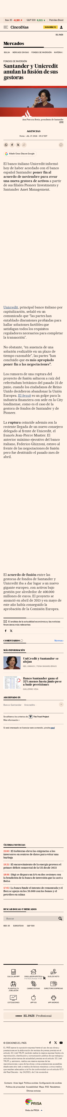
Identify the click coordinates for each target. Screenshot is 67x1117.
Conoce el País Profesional (33, 1015)
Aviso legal (18, 1083)
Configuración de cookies (50, 1083)
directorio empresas (53, 988)
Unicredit (10, 307)
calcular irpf (13, 976)
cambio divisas (33, 988)
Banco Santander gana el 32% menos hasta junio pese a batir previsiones (42, 681)
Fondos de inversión (41, 52)
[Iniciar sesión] (61, 27)
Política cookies (31, 1083)
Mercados (13, 43)
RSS (47, 1087)
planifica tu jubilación (13, 989)
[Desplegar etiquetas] (61, 704)
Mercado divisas (21, 52)
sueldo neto (53, 976)
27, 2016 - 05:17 (36, 136)
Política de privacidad (15, 1087)
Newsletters (55, 1087)
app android (53, 1002)
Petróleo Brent (56, 20)
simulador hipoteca (33, 976)
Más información (10, 720)
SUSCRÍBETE (50, 27)
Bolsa (7, 52)
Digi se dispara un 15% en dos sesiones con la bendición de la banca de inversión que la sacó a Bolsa (33, 878)
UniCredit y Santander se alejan (41, 660)
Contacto (8, 1083)
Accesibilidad (32, 1087)
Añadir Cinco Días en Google (21, 153)
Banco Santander (12, 704)
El (24, 395)
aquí (53, 727)
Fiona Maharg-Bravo (47, 666)
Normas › (59, 640)
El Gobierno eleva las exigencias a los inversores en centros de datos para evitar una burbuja (31, 854)
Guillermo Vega (30, 689)
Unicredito (29, 704)
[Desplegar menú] (5, 27)
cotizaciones (13, 1002)
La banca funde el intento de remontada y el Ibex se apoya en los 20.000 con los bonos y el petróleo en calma (33, 891)
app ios (33, 1002)
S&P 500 (31, 20)
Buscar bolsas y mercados (20, 909)
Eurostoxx (18, 926)
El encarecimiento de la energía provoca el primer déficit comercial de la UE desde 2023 (32, 866)
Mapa (41, 1087)
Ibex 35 (8, 20)
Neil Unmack (29, 666)
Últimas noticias (14, 845)
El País (59, 35)
